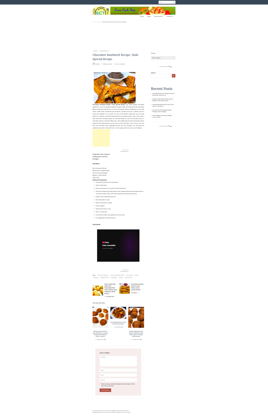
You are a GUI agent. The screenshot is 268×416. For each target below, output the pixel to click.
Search (153, 73)
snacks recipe (128, 277)
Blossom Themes (105, 412)
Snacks (95, 50)
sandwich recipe (105, 277)
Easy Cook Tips (106, 410)
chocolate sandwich (103, 275)
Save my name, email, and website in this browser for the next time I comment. (117, 385)
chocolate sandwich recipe (117, 275)
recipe (136, 275)
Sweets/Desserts (104, 50)
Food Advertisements (123, 151)
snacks (121, 277)
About (149, 16)
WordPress (120, 412)
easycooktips (129, 275)
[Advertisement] (134, 34)
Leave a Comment (120, 64)
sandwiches (114, 277)
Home (142, 16)
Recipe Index (158, 16)
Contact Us (170, 16)
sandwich (96, 277)
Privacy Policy (127, 412)
